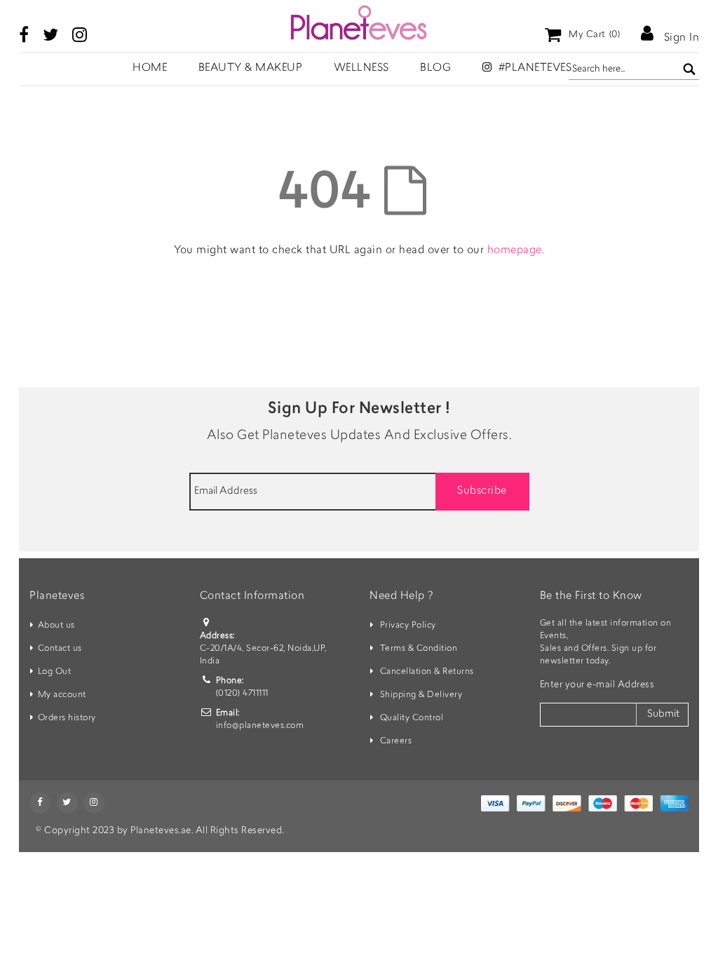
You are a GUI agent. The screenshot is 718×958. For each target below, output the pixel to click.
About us (56, 625)
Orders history (67, 718)
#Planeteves (533, 68)
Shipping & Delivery (421, 695)
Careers (396, 741)
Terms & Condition (419, 649)
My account (62, 695)
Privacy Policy (408, 625)
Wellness (361, 68)
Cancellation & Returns (427, 672)
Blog (435, 68)
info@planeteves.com (260, 726)
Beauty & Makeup (250, 68)
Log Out (55, 672)
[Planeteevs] (359, 22)
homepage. (516, 250)
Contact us (60, 649)
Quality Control (412, 718)
